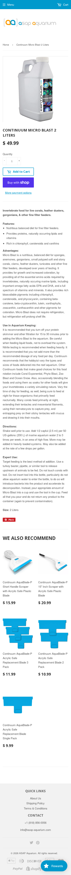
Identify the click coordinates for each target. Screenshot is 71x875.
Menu (10, 4)
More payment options (18, 192)
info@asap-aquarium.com (35, 830)
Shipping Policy (35, 803)
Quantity (7, 154)
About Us (35, 798)
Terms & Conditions (35, 808)
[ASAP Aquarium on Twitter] (31, 843)
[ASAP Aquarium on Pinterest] (38, 843)
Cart (65, 4)
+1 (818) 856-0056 (35, 822)
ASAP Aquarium (27, 853)
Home (6, 44)
